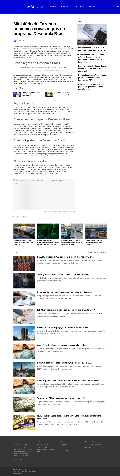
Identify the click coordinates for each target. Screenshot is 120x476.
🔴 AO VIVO (54, 7)
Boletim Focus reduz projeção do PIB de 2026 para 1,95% (62, 327)
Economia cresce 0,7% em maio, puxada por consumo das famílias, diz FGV (92, 77)
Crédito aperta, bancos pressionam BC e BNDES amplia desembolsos (68, 380)
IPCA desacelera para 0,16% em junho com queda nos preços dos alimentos (91, 86)
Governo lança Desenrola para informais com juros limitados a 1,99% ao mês (31, 94)
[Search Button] (118, 7)
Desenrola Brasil (21, 216)
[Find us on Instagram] (17, 470)
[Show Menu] (22, 6)
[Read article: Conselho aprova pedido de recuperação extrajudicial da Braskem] (96, 231)
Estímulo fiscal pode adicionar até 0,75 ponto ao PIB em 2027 (64, 363)
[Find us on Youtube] (14, 470)
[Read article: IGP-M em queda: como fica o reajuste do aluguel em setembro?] (24, 316)
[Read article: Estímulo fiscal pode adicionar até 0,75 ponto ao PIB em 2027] (24, 369)
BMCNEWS (21, 40)
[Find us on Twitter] (22, 470)
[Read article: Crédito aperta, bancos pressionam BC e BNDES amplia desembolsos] (24, 386)
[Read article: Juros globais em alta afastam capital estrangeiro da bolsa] (24, 280)
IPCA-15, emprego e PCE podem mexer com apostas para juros (65, 257)
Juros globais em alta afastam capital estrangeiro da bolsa (63, 274)
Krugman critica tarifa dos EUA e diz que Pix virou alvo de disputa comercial (92, 68)
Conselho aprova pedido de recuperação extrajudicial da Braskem (93, 242)
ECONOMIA (96, 252)
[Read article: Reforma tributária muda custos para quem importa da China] (24, 298)
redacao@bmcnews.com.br (68, 446)
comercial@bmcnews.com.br (68, 450)
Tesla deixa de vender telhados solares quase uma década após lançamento (23, 242)
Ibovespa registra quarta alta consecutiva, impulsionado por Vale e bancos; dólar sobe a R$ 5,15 (48, 242)
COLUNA (74, 7)
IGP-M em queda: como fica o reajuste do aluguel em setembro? (66, 310)
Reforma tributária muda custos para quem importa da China (64, 292)
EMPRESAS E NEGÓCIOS (21, 237)
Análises (90, 252)
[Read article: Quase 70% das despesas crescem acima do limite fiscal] (24, 351)
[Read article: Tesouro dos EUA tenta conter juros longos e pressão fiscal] (24, 404)
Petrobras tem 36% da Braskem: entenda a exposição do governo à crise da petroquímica (71, 242)
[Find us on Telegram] (19, 470)
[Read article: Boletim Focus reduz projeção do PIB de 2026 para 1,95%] (24, 333)
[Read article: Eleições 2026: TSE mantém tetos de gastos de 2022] (92, 34)
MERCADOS (64, 7)
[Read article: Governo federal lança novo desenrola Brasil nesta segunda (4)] (49, 94)
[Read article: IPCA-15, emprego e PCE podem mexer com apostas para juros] (24, 263)
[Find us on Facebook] (25, 470)
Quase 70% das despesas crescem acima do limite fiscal (62, 345)
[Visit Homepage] (36, 6)
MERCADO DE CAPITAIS (88, 7)
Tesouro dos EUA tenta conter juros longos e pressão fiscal (64, 398)
